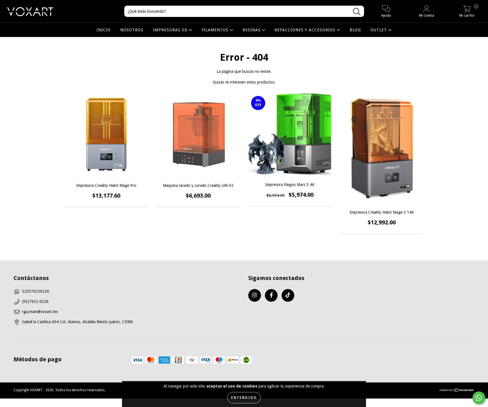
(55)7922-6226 (35, 301)
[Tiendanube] (456, 391)
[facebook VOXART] (271, 295)
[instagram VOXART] (254, 295)
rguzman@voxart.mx (40, 311)
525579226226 (35, 291)
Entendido (244, 398)
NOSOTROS (131, 30)
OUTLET (379, 30)
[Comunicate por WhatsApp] (478, 397)
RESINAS (252, 30)
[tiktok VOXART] (288, 295)
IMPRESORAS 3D (171, 30)
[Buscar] (356, 11)
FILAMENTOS (216, 30)
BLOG (355, 30)
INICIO (104, 30)
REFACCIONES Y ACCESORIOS (305, 30)
